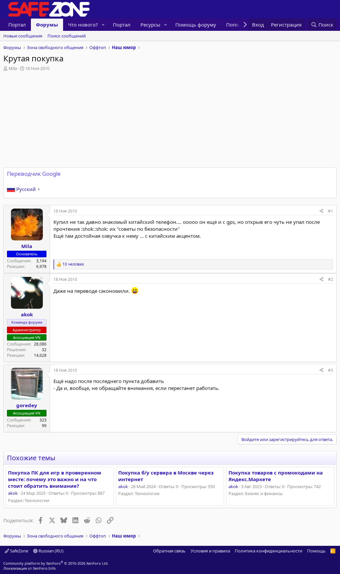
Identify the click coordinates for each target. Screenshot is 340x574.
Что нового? (83, 24)
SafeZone (18, 551)
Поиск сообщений (66, 36)
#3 (330, 370)
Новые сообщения (22, 36)
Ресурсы (150, 24)
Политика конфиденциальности (268, 551)
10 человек (73, 264)
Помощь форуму (195, 24)
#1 (330, 211)
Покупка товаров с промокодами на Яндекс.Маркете (275, 475)
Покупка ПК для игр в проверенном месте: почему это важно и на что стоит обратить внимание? (54, 479)
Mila (13, 68)
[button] (103, 25)
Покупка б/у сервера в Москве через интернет (165, 475)
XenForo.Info (44, 568)
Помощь (316, 551)
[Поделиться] (321, 211)
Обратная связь (169, 551)
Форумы (47, 24)
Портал (17, 24)
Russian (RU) (50, 551)
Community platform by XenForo (56, 563)
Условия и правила (210, 551)
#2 (330, 279)
